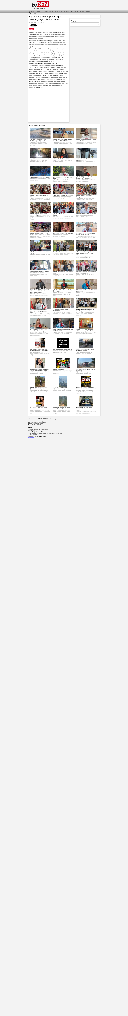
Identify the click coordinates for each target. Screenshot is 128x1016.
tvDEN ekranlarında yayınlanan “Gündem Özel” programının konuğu (62, 312)
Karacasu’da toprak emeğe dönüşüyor (63, 233)
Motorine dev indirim (58, 369)
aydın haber (31, 437)
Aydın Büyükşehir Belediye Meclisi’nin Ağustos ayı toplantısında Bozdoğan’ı (40, 199)
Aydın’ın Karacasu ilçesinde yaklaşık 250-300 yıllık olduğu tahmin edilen (85, 162)
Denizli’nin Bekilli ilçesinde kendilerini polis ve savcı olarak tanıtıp (86, 412)
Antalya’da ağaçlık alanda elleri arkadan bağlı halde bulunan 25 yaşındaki (84, 392)
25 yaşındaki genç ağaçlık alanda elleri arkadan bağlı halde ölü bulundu (86, 388)
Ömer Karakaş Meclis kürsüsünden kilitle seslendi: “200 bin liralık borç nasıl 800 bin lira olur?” (39, 291)
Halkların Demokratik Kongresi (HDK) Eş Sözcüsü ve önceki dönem (40, 314)
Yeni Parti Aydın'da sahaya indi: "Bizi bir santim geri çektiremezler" (85, 310)
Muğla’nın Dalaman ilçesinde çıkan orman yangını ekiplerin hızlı (85, 372)
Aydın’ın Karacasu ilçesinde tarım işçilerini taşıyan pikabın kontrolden (39, 391)
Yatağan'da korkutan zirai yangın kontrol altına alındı (61, 408)
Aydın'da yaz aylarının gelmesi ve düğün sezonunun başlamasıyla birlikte (62, 294)
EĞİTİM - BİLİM (65, 11)
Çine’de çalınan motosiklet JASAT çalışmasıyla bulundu (85, 350)
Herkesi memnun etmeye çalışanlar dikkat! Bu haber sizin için (85, 234)
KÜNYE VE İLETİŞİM (43, 419)
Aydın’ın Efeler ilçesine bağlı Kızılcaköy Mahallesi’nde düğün (61, 180)
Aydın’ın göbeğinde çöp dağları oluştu (40, 177)
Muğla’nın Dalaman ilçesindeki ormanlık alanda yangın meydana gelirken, (62, 390)
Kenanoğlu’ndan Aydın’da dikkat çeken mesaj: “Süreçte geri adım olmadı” (38, 311)
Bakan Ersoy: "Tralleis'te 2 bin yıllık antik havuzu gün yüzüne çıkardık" (85, 330)
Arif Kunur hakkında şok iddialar (61, 159)
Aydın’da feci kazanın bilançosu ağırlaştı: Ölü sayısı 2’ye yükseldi (38, 388)
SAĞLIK (51, 11)
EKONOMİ (57, 11)
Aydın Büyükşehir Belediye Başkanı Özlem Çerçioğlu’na (62, 161)
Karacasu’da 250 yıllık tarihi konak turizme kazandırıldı (85, 159)
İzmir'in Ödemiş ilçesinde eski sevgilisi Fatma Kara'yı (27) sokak (40, 372)
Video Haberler (32, 419)
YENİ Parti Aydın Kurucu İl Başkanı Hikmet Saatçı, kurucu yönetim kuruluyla (85, 314)
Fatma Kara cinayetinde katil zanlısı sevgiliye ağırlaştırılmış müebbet (39, 369)
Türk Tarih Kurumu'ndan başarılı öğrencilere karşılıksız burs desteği (39, 350)
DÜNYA (88, 11)
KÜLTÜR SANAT (33, 13)
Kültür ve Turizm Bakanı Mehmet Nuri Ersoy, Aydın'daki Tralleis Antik (86, 333)
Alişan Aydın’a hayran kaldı (60, 252)
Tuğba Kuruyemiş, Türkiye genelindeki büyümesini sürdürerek (40, 237)
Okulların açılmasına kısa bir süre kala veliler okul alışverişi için (86, 180)
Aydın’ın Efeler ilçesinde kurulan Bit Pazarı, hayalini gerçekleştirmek (62, 197)
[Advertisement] (19, 45)
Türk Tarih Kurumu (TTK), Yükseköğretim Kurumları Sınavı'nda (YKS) (39, 353)
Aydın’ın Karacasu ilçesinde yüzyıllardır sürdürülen (60, 235)
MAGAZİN (73, 11)
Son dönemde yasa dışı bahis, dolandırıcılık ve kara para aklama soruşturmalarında (39, 334)
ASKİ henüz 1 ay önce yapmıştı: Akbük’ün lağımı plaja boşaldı (38, 140)
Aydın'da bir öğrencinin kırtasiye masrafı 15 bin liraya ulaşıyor (84, 177)
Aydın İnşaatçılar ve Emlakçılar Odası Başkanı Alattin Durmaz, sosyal (86, 143)
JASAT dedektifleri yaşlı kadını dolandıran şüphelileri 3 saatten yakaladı (84, 409)
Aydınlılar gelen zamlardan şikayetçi (39, 271)
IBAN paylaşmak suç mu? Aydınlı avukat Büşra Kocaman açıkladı (38, 330)
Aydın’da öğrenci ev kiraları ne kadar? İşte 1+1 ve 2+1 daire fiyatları (63, 140)
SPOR (79, 11)
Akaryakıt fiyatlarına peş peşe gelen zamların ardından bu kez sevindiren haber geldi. (62, 372)
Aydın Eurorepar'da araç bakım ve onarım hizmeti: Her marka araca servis (85, 253)
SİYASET (33, 11)
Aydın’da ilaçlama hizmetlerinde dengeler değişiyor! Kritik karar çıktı (39, 214)
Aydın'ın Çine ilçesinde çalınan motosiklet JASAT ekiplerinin (84, 352)
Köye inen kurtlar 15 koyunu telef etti (62, 349)
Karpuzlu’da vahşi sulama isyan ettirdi (40, 159)
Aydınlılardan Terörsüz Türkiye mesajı (86, 213)
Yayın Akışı (53, 419)
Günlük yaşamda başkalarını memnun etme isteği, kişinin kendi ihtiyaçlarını (86, 236)
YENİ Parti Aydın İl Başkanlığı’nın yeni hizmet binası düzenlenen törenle (63, 217)
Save (32, 29)
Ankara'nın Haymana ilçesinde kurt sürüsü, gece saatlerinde (62, 351)
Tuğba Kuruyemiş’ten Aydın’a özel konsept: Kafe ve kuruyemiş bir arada (40, 234)
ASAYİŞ (46, 11)
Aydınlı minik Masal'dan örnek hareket (63, 195)
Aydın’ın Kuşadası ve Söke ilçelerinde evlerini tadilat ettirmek (63, 275)
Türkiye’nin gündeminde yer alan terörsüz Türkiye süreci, (85, 215)
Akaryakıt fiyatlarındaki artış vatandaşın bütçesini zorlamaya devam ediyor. (38, 274)
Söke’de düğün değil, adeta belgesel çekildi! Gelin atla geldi (86, 272)
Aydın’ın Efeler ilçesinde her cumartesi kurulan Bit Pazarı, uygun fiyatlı (86, 199)
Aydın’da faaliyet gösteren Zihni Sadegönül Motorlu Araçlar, (84, 256)
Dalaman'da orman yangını (60, 387)
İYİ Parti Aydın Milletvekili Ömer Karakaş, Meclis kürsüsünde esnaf (39, 294)
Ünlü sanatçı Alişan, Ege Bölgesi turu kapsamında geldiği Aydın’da (63, 254)
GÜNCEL (39, 11)
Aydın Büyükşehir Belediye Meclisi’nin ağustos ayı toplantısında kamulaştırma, (40, 218)
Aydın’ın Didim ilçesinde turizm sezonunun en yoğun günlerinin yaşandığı (38, 144)
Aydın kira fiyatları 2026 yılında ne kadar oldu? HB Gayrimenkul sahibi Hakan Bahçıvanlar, (62, 144)
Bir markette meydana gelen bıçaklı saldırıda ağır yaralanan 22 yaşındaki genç (40, 412)
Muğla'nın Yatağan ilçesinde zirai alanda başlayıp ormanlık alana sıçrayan (61, 412)
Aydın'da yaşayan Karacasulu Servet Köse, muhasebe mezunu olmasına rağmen (86, 294)
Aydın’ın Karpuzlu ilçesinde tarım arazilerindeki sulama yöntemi (38, 161)
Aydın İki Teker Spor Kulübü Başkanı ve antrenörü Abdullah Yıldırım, (62, 333)
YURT (83, 11)
